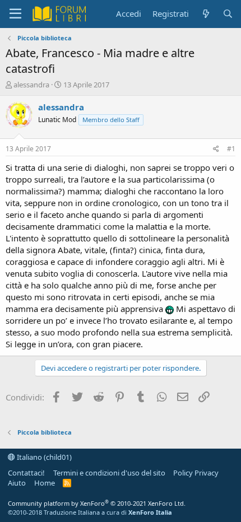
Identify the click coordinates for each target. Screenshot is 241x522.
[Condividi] (216, 149)
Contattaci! (26, 473)
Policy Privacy (196, 473)
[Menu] (15, 14)
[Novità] (205, 13)
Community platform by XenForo (97, 503)
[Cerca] (228, 13)
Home (44, 483)
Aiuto (17, 483)
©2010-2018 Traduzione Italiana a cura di (90, 512)
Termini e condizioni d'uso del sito (109, 473)
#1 (231, 148)
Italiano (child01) (43, 457)
